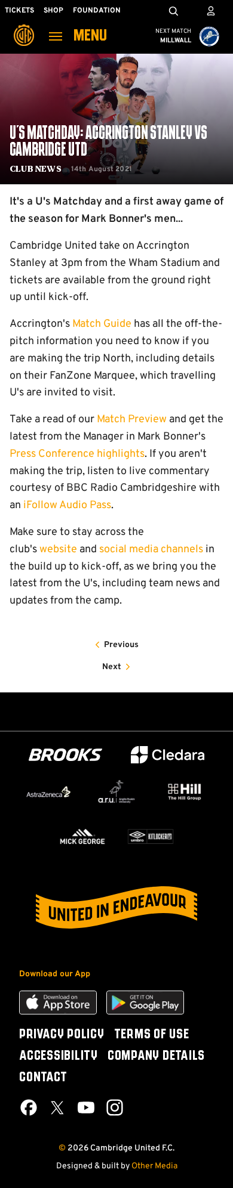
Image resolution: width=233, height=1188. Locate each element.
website (58, 549)
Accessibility (58, 1056)
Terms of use (151, 1035)
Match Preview (132, 419)
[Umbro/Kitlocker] (150, 836)
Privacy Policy (62, 1035)
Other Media (154, 1166)
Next (111, 667)
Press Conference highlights (77, 454)
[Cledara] (168, 754)
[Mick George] (82, 836)
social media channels (151, 549)
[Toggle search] (173, 11)
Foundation (97, 11)
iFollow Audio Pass (67, 505)
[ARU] (116, 791)
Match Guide (101, 324)
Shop (53, 11)
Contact (43, 1078)
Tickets (19, 11)
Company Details (156, 1056)
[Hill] (184, 791)
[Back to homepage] (24, 27)
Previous (121, 645)
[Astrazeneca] (48, 791)
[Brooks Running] (66, 754)
